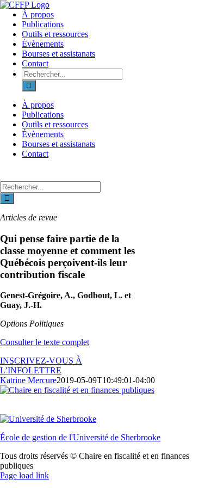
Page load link (24, 475)
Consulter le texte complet (44, 342)
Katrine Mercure (28, 380)
